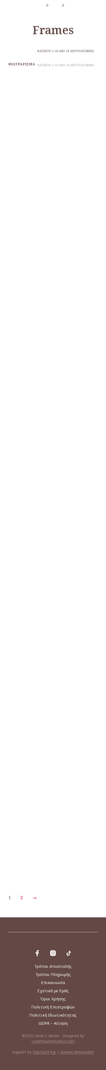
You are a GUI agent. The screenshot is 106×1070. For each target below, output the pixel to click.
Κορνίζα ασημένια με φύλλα (24, 645)
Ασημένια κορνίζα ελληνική (24, 139)
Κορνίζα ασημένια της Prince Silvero (24, 743)
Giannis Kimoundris (77, 1052)
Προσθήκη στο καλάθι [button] (24, 264)
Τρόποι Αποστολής (53, 966)
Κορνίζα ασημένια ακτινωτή (24, 443)
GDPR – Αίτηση (53, 1023)
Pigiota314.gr (44, 1052)
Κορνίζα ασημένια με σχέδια (71, 547)
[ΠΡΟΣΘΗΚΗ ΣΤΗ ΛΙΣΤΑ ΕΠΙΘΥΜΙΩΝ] (47, 136)
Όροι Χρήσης (53, 998)
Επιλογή (65, 155)
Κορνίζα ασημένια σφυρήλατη (71, 645)
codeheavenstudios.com (53, 1041)
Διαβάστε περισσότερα (22, 156)
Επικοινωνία (53, 982)
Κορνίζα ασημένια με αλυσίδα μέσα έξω (71, 446)
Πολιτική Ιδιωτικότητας (53, 1015)
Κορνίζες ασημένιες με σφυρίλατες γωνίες (67, 846)
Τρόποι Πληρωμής (53, 974)
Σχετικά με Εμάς (53, 990)
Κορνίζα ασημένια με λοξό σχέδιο (24, 547)
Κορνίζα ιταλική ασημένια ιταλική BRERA (23, 843)
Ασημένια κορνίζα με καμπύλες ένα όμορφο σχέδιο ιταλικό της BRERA (25, 242)
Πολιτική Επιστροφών (53, 1007)
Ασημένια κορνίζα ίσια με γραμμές (71, 139)
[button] (43, 5)
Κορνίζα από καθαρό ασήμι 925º (72, 237)
